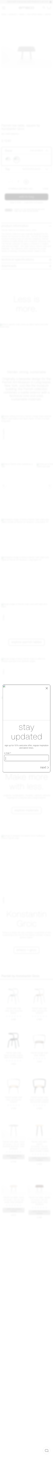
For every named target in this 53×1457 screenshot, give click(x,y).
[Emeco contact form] (46, 1450)
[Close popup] (47, 688)
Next (43, 767)
